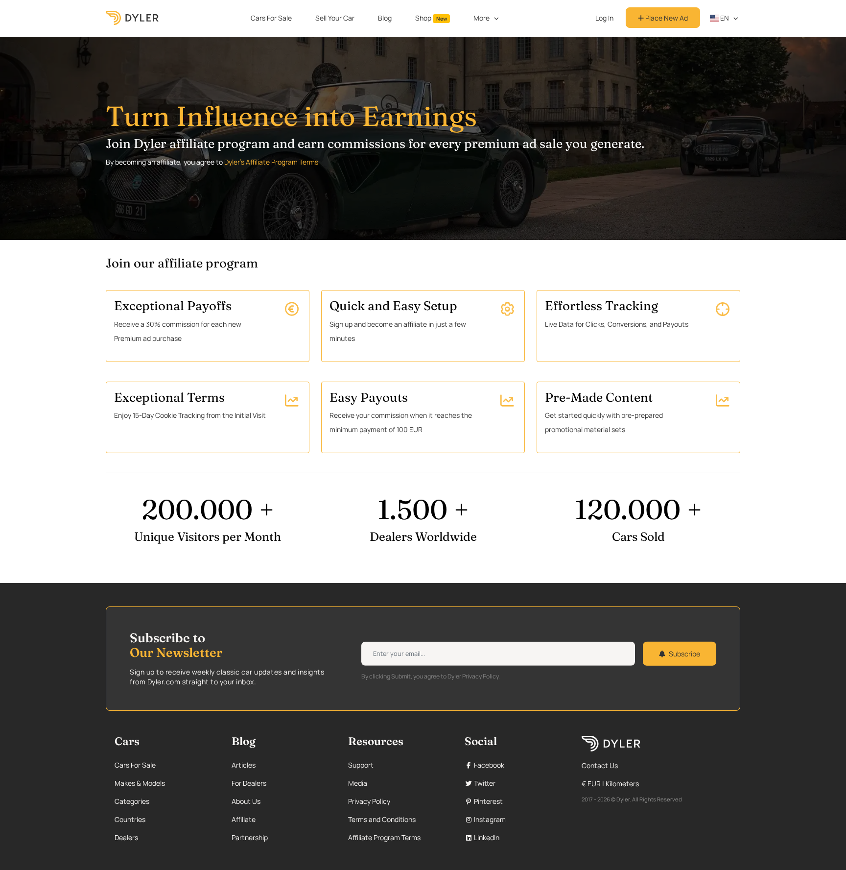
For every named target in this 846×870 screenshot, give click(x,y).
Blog (385, 18)
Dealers (126, 837)
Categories (132, 801)
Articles (244, 765)
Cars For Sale (271, 18)
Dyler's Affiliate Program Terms (271, 162)
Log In (604, 18)
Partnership (250, 837)
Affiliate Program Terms (384, 837)
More (481, 18)
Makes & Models (140, 783)
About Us (246, 801)
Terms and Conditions (382, 819)
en (724, 18)
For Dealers (249, 783)
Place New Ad (666, 18)
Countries (130, 819)
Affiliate (244, 819)
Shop (431, 18)
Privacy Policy (369, 801)
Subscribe (684, 653)
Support (361, 765)
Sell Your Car (334, 18)
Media (357, 783)
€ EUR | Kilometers (610, 783)
